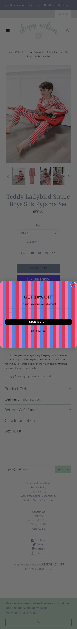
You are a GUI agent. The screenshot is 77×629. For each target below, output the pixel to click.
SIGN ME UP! (38, 322)
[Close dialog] (73, 284)
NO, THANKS (38, 331)
